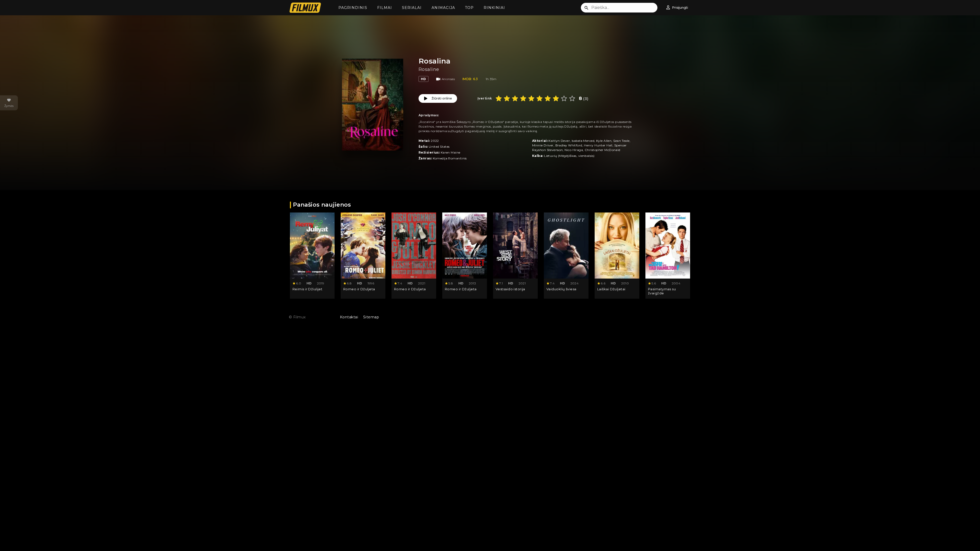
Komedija (440, 158)
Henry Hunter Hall (598, 145)
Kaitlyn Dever (559, 141)
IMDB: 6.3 (470, 79)
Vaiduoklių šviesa (561, 289)
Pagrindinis (352, 7)
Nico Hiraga (574, 150)
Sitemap (371, 317)
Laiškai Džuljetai (611, 289)
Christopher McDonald (602, 150)
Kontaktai (349, 317)
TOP (469, 7)
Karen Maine (450, 152)
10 (572, 98)
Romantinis (457, 158)
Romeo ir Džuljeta (359, 289)
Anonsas (448, 79)
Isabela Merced (583, 141)
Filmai (384, 7)
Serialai (412, 7)
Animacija (443, 7)
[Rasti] (586, 7)
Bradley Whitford (568, 145)
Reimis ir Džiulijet (307, 289)
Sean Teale (621, 141)
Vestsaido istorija (510, 289)
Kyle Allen (603, 141)
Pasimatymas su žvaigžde (662, 291)
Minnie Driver (543, 145)
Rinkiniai (494, 7)
